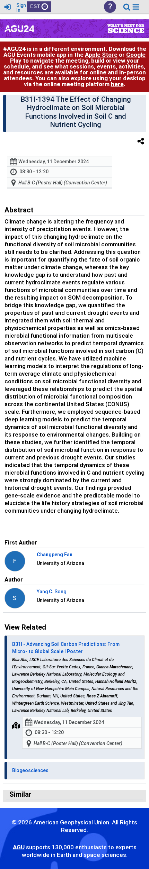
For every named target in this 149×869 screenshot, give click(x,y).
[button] (136, 7)
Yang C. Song (51, 591)
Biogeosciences (30, 770)
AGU (19, 847)
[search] (127, 6)
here (117, 84)
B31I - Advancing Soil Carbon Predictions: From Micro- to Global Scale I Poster (66, 647)
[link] (127, 7)
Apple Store (101, 54)
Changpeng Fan (54, 554)
